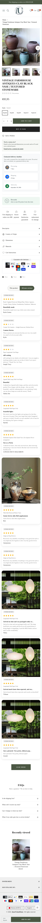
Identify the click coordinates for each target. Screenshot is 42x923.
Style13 (26, 113)
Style (4, 918)
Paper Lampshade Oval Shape (11, 352)
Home (4, 20)
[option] (21, 47)
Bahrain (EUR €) (16, 908)
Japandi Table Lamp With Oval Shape (12, 379)
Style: (6, 108)
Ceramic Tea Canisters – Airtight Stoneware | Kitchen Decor (18, 327)
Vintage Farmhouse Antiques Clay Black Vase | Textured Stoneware (21, 864)
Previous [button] (4, 48)
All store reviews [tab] (27, 288)
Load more (21, 767)
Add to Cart (25, 919)
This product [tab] (14, 288)
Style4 (5, 113)
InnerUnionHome (17, 912)
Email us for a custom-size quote (13, 149)
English (29, 908)
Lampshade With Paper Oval (10, 408)
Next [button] (38, 48)
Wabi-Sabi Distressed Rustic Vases (12, 513)
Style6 (12, 113)
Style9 (19, 113)
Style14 (33, 113)
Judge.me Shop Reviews (9, 536)
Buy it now (21, 129)
